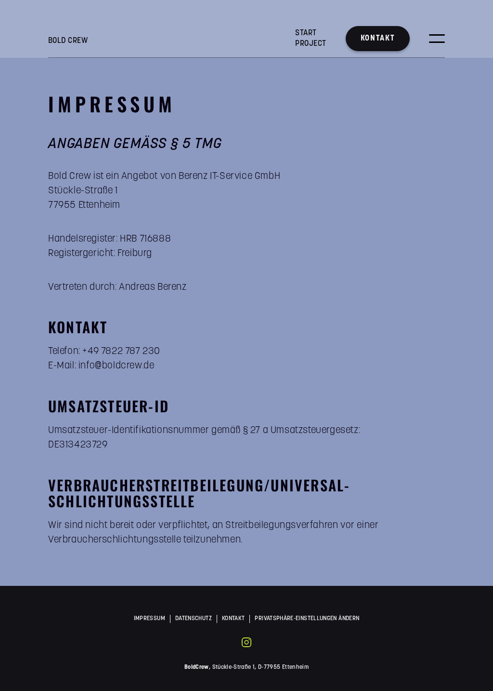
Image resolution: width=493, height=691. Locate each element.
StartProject (310, 38)
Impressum (149, 619)
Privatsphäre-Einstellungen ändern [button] (307, 619)
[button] (437, 38)
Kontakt (378, 38)
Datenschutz (193, 619)
